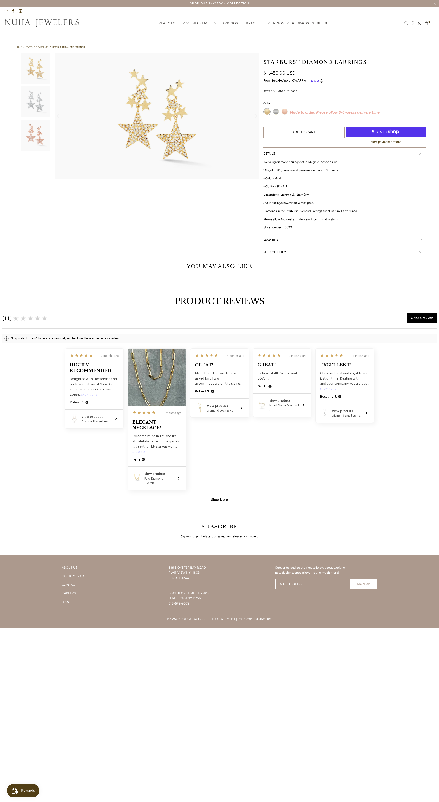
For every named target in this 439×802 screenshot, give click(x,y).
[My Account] (419, 23)
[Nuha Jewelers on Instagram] (20, 11)
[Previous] (58, 116)
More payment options (386, 142)
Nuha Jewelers (261, 619)
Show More (89, 394)
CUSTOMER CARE (75, 576)
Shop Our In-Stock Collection (219, 3)
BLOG (66, 602)
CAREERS (69, 593)
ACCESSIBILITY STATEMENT (215, 619)
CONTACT (69, 585)
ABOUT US (70, 568)
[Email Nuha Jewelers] (5, 11)
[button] (174, 23)
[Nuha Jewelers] (42, 23)
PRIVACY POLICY (179, 619)
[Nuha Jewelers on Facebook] (13, 11)
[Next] (255, 116)
